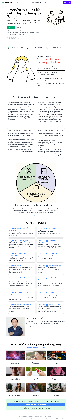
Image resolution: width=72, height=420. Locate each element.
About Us (27, 2)
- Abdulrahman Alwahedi (27, 151)
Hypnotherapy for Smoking (47, 292)
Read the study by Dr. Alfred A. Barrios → (36, 215)
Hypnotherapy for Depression (19, 241)
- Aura (32, 121)
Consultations (67, 2)
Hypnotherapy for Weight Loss (49, 305)
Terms (49, 416)
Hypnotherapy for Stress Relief (20, 305)
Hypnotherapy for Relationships (49, 266)
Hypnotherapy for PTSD (17, 266)
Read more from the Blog (36, 348)
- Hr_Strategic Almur (58, 155)
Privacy (45, 416)
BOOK (12, 27)
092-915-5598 (46, 408)
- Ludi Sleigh (60, 125)
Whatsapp (20, 27)
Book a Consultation (45, 88)
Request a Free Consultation (36, 405)
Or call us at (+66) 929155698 (30, 408)
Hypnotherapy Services (36, 2)
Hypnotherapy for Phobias (47, 253)
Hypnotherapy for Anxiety (47, 228)
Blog (46, 2)
